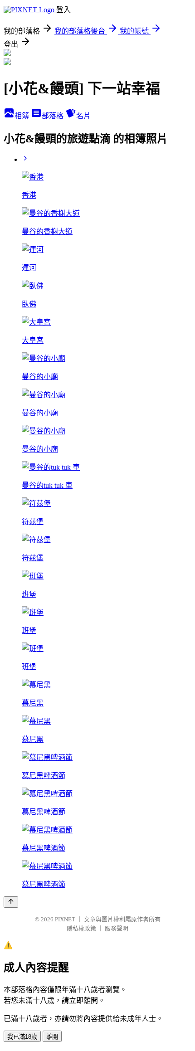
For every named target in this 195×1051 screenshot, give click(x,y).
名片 (83, 116)
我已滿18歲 (22, 1036)
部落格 (53, 116)
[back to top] (11, 902)
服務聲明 (116, 928)
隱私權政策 (81, 928)
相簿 (23, 116)
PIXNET (65, 919)
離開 (52, 1036)
